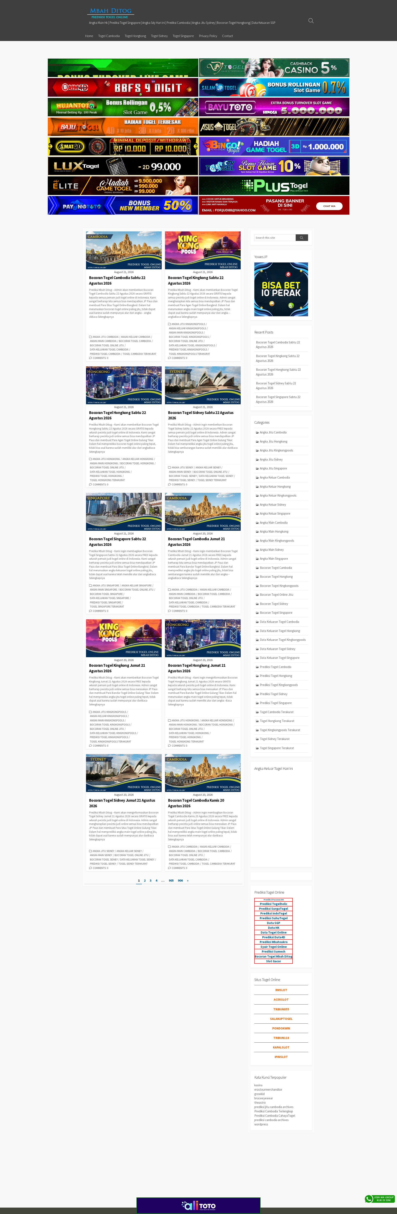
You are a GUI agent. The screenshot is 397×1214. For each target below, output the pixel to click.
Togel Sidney (159, 36)
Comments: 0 (100, 358)
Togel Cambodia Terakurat (139, 353)
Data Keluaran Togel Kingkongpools (192, 345)
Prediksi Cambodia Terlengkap (273, 1111)
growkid (259, 1094)
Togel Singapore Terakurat (107, 606)
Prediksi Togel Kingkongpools (188, 349)
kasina (258, 1085)
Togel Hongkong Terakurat (107, 480)
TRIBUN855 (281, 1009)
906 (180, 880)
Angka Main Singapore (103, 589)
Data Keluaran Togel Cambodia (109, 349)
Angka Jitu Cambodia (105, 336)
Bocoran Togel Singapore (106, 594)
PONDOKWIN (281, 1028)
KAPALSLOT (281, 1047)
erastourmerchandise (268, 1089)
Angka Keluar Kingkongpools (187, 328)
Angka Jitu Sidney (182, 467)
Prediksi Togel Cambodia (105, 353)
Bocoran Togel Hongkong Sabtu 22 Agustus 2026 (278, 372)
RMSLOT (281, 990)
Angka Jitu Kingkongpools (188, 324)
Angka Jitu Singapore (106, 585)
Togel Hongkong (135, 36)
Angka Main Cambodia (103, 341)
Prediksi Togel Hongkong (106, 476)
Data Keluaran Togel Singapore (109, 598)
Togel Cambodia (109, 36)
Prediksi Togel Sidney (182, 480)
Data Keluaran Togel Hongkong (110, 471)
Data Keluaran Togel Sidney (216, 476)
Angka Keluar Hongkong (137, 459)
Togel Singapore (183, 36)
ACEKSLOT (281, 999)
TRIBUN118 (281, 1038)
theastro (260, 1103)
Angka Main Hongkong (104, 463)
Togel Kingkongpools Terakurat (189, 353)
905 (171, 880)
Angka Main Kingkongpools (186, 332)
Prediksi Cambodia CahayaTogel (274, 1116)
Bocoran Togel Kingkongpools (189, 336)
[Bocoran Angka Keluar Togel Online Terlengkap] (110, 13)
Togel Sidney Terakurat (212, 480)
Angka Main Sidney (180, 471)
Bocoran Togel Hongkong (137, 463)
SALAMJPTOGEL (281, 1019)
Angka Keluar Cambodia (135, 336)
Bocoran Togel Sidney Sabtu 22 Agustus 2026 (276, 385)
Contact (227, 36)
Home (89, 36)
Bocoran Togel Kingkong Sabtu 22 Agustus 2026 (277, 358)
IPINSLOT (281, 1057)
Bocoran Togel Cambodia (135, 341)
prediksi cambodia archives (271, 1120)
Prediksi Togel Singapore (105, 602)
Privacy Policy (208, 36)
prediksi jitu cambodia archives (273, 1107)
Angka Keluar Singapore (137, 585)
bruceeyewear (263, 1098)
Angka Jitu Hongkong (106, 459)
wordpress (261, 1124)
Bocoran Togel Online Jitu (107, 345)
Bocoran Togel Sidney (183, 476)
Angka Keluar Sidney (208, 467)
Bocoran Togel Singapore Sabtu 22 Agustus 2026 (278, 399)
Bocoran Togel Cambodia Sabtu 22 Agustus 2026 (278, 344)
